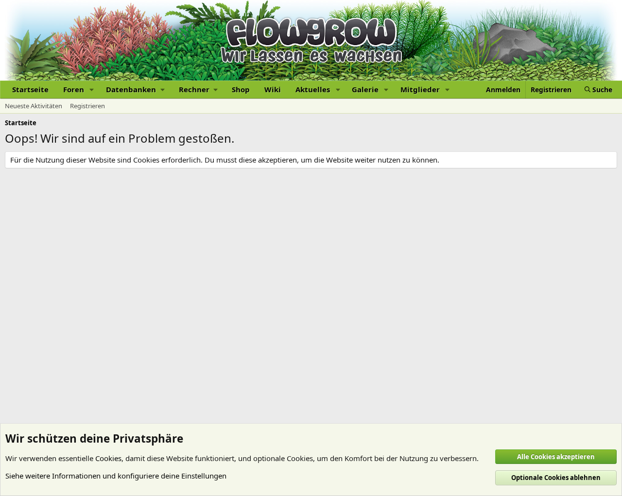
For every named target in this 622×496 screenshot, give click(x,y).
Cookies (108, 458)
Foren (73, 89)
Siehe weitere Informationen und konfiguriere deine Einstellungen (115, 475)
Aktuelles (312, 89)
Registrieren (87, 105)
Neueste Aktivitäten (33, 105)
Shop (241, 89)
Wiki (272, 89)
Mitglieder (420, 89)
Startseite (30, 89)
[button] (92, 90)
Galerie (365, 89)
